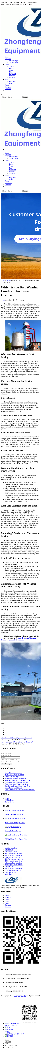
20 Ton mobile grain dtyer (13, 863)
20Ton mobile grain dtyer (13, 855)
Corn (11, 70)
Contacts (8, 89)
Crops (7, 64)
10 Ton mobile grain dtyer (13, 853)
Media (7, 79)
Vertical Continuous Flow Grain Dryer (18, 780)
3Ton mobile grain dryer (13, 857)
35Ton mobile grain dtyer (13, 868)
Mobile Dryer (13, 61)
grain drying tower (11, 872)
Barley (11, 68)
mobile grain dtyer (11, 848)
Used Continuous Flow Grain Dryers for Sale (20, 790)
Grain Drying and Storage (13, 788)
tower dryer (9, 850)
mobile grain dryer (11, 851)
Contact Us (9, 1047)
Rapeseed (12, 74)
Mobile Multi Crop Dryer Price (15, 778)
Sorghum (12, 76)
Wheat (11, 66)
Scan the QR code (11, 1045)
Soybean (12, 77)
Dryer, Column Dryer (12, 776)
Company (8, 87)
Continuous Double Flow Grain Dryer (17, 786)
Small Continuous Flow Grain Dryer (17, 782)
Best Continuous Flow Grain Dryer (16, 784)
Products (8, 59)
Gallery (11, 83)
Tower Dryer (13, 62)
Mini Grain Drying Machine (14, 775)
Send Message (6, 764)
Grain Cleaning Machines (13, 773)
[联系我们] (7, 1027)
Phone (7, 1043)
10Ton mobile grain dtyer (13, 861)
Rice (10, 72)
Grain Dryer (9, 866)
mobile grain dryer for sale (13, 865)
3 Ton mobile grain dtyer (13, 870)
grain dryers (22, 638)
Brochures (12, 81)
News (7, 85)
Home (7, 57)
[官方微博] (9, 1029)
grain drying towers (16, 640)
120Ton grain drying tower (14, 859)
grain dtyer (8, 874)
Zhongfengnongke (20, 996)
